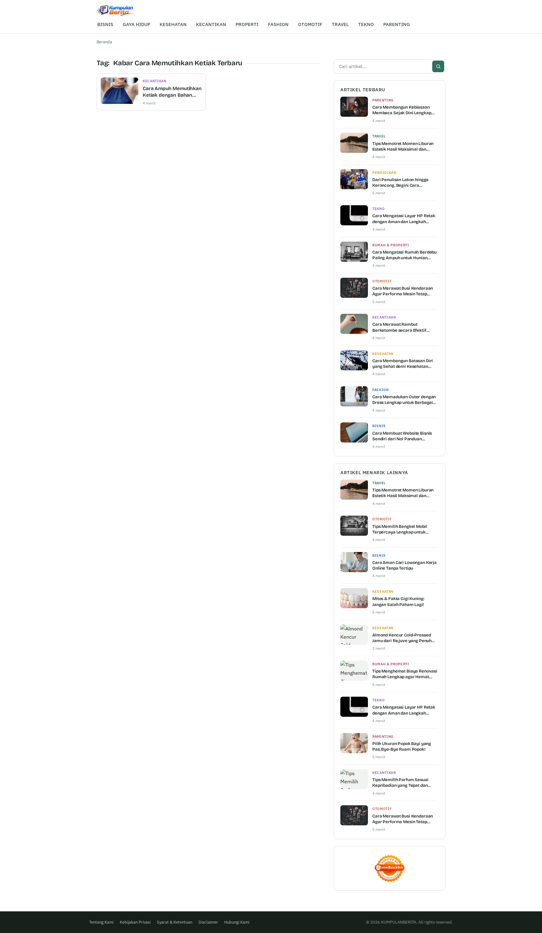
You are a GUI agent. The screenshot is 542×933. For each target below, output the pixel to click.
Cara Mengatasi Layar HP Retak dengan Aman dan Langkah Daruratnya (403, 218)
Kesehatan (383, 353)
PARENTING (396, 24)
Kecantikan (155, 81)
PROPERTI (247, 24)
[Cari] (438, 66)
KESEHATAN (173, 24)
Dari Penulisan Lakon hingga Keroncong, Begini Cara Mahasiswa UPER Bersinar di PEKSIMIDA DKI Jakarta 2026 (401, 182)
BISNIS (105, 24)
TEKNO (366, 24)
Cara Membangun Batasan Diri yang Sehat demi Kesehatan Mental (402, 363)
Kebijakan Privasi (135, 922)
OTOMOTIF (310, 24)
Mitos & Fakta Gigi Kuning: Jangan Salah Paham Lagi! (398, 601)
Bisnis (379, 426)
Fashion (380, 390)
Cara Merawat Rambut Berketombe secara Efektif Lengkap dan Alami (399, 327)
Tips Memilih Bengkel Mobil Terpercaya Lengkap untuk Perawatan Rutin (399, 529)
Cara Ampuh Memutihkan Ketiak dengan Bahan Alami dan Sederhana (172, 92)
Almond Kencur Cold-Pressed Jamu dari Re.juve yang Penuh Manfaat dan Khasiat (402, 638)
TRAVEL (340, 24)
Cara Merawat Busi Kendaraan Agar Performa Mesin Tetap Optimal (402, 291)
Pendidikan (384, 172)
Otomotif (381, 281)
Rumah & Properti (390, 245)
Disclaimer (208, 922)
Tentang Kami (101, 922)
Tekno (378, 208)
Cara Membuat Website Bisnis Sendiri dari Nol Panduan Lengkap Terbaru (402, 436)
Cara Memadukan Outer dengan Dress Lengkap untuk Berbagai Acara (404, 399)
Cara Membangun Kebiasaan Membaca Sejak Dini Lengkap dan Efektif (401, 110)
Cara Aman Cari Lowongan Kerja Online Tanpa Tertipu (404, 565)
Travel (379, 136)
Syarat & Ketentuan (174, 922)
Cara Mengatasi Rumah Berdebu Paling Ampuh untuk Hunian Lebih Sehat (404, 255)
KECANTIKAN (211, 24)
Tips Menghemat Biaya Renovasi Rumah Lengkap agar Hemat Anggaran (404, 674)
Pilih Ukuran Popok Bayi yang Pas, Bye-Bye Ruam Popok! (401, 746)
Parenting (383, 100)
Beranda (104, 42)
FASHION (278, 24)
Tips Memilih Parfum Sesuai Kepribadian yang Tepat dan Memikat (400, 782)
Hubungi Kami (236, 922)
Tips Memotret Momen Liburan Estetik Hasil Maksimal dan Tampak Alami (402, 146)
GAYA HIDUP (136, 24)
